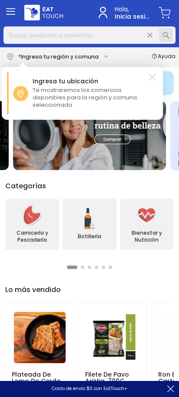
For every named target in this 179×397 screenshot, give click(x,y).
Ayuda (167, 57)
